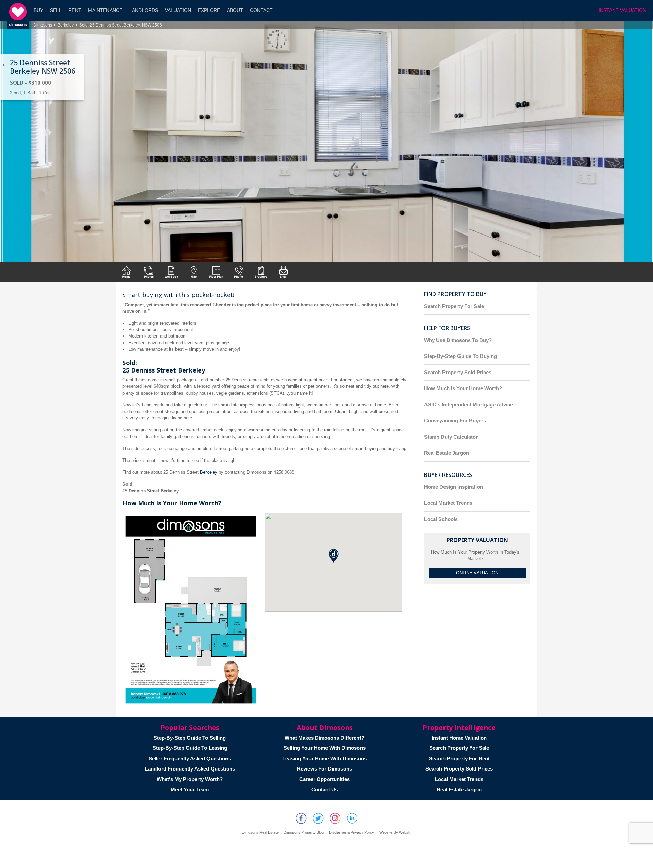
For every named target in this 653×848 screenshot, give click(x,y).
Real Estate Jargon (446, 453)
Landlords (143, 10)
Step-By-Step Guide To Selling (190, 738)
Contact (261, 10)
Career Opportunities (324, 779)
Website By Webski (395, 832)
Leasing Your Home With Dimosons (324, 758)
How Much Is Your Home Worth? (171, 503)
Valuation (178, 10)
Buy (38, 10)
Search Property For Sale (454, 306)
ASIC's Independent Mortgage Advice (468, 405)
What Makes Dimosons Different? (324, 738)
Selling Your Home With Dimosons (325, 748)
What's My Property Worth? (190, 779)
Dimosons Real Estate (260, 832)
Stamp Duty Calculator (451, 437)
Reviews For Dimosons (324, 769)
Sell (56, 10)
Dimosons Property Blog (304, 832)
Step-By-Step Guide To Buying (460, 356)
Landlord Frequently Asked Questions (190, 769)
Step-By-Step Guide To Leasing (190, 748)
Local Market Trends (448, 503)
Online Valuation (477, 572)
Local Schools (441, 519)
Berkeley (208, 472)
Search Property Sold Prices (457, 372)
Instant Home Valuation (459, 738)
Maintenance (105, 10)
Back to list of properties (3, 64)
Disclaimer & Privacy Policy (351, 832)
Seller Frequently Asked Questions (190, 758)
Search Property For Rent (459, 758)
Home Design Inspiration (453, 487)
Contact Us (324, 789)
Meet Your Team (190, 789)
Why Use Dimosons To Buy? (458, 340)
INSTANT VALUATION (622, 10)
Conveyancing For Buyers (455, 420)
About (235, 10)
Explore (209, 10)
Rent (74, 10)
